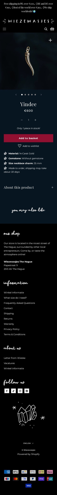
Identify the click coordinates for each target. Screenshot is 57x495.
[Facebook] (7, 391)
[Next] (41, 94)
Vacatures (9, 363)
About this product (19, 187)
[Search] (45, 28)
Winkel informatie (14, 368)
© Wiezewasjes (28, 450)
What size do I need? (15, 297)
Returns (8, 318)
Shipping (9, 313)
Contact (8, 308)
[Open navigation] (4, 28)
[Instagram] (20, 391)
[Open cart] (52, 28)
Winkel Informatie (14, 292)
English (27, 443)
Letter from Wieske (14, 358)
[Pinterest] (27, 391)
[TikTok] (13, 391)
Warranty (9, 324)
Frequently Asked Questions (19, 303)
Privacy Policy (11, 329)
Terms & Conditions (14, 334)
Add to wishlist (30, 146)
